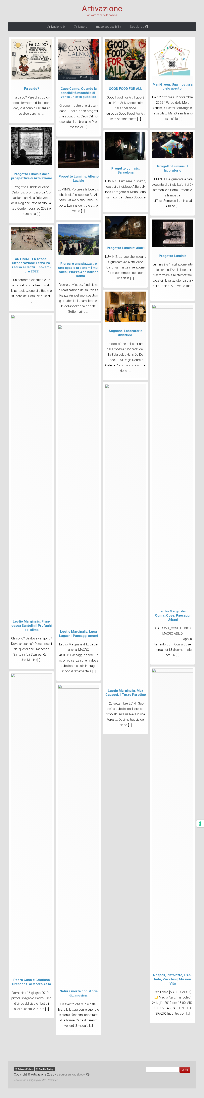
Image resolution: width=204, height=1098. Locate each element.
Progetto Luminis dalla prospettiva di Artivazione (31, 176)
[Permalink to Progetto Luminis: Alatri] (125, 238)
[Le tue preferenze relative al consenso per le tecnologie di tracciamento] (200, 823)
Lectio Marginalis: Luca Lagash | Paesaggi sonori (78, 634)
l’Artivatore (80, 26)
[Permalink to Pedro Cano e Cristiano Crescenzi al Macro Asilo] (31, 676)
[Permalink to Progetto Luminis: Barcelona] (125, 159)
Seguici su (137, 26)
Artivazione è (56, 26)
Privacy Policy (25, 1069)
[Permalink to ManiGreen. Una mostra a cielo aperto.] (172, 75)
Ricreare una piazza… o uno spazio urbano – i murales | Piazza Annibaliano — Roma (78, 270)
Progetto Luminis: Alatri (125, 248)
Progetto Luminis (172, 256)
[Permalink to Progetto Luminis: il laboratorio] (172, 156)
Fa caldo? (31, 89)
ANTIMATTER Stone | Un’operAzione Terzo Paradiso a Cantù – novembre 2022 (31, 265)
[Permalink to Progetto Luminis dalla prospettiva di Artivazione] (31, 164)
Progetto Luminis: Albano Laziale (79, 178)
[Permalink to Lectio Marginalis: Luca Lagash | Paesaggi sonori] (78, 328)
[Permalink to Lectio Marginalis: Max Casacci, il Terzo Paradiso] (125, 387)
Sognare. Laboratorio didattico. (125, 333)
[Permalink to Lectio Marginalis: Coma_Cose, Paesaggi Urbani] (172, 307)
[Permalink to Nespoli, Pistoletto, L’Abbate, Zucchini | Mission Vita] (172, 671)
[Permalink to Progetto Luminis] (172, 246)
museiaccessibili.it (108, 26)
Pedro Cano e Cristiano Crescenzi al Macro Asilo (31, 982)
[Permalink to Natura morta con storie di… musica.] (78, 687)
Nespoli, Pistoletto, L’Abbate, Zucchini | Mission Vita (172, 979)
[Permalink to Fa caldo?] (31, 79)
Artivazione (102, 9)
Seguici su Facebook (71, 1074)
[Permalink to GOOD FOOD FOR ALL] (125, 79)
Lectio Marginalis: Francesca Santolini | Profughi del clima (31, 625)
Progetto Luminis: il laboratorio (172, 168)
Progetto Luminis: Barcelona (125, 170)
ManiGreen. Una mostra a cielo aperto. (172, 86)
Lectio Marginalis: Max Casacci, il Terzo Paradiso (125, 693)
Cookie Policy (46, 1069)
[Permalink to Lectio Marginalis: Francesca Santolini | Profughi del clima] (31, 318)
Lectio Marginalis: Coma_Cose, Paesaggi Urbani (172, 615)
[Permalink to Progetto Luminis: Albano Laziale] (78, 167)
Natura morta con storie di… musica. (79, 993)
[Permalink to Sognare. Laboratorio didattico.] (125, 321)
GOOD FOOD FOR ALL (125, 89)
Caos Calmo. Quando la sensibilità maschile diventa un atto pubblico (79, 93)
